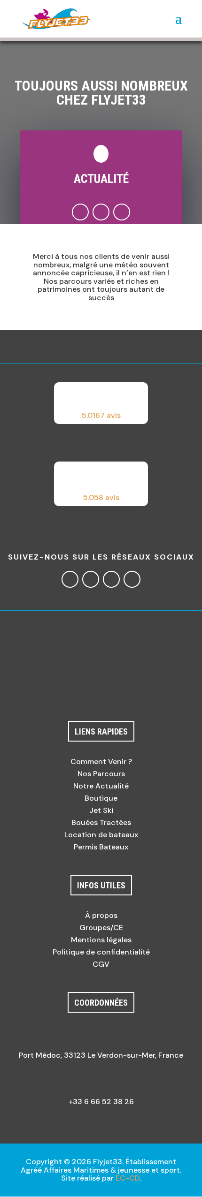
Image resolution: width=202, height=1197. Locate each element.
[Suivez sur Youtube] (132, 579)
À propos (101, 915)
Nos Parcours (101, 774)
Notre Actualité (101, 786)
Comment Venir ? (101, 761)
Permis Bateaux (101, 847)
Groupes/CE (101, 927)
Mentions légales (101, 940)
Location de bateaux (101, 835)
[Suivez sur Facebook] (80, 212)
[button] (101, 403)
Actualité (101, 179)
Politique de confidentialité (101, 952)
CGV (101, 964)
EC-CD (128, 1178)
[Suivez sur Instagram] (101, 212)
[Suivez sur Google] (121, 212)
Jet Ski (101, 810)
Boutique (101, 798)
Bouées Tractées (101, 822)
